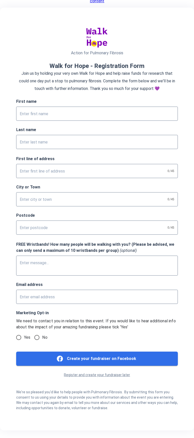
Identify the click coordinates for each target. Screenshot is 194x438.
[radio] (18, 337)
